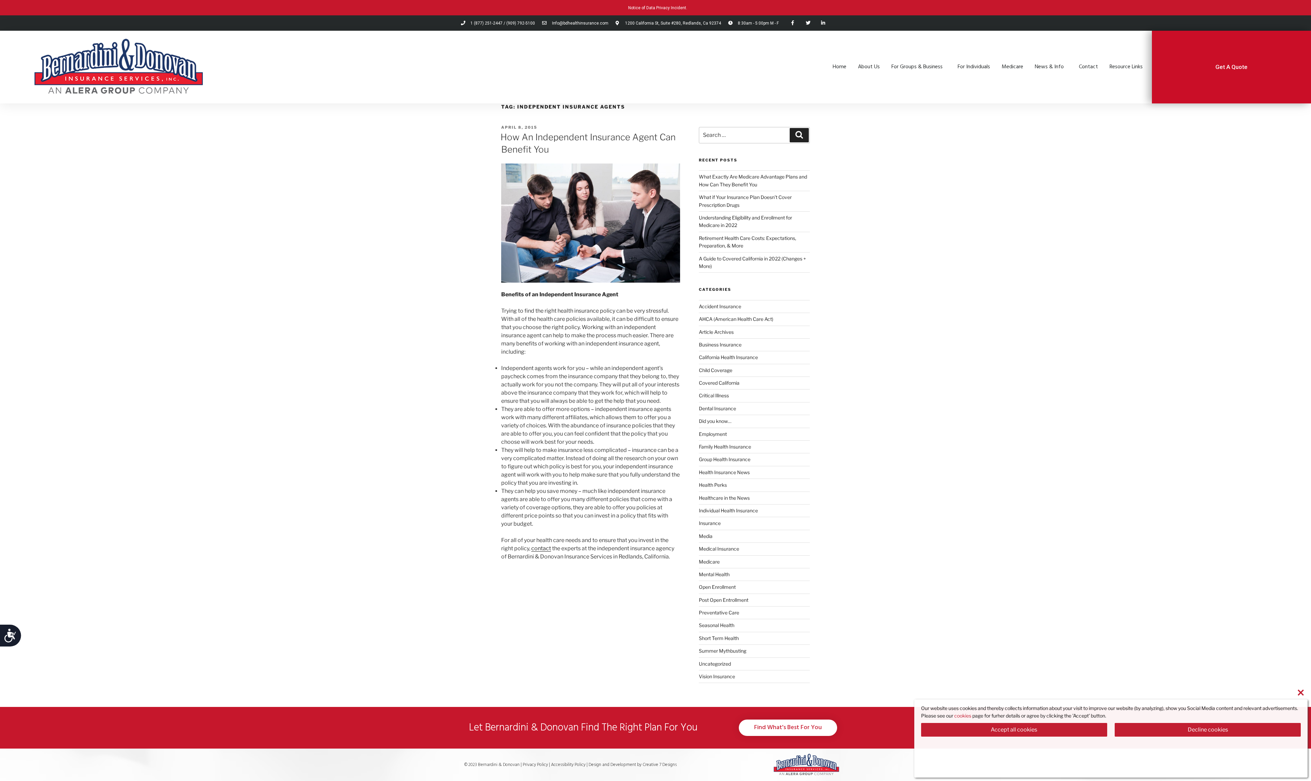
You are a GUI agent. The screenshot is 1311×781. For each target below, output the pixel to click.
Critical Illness (714, 395)
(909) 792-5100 (520, 23)
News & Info (1049, 66)
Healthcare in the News (724, 498)
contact (541, 548)
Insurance (710, 523)
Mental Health (714, 574)
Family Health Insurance (725, 447)
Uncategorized (715, 664)
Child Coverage (715, 370)
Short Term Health (719, 638)
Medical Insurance (719, 549)
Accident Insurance (720, 306)
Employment (713, 434)
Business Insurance (720, 344)
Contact (1088, 66)
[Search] (799, 135)
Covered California (719, 383)
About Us (869, 66)
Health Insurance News (724, 472)
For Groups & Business (917, 66)
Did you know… (715, 421)
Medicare (1012, 66)
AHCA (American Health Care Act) (736, 319)
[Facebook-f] (792, 23)
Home (839, 66)
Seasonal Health (716, 625)
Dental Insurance (717, 408)
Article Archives (716, 332)
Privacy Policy (535, 764)
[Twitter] (808, 23)
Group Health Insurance (724, 459)
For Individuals (974, 66)
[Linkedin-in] (823, 23)
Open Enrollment (717, 587)
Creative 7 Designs (659, 764)
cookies (962, 716)
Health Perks (713, 485)
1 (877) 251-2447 (486, 23)
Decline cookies (1208, 729)
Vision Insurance (717, 676)
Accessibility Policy (569, 764)
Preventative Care (719, 612)
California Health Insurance (728, 357)
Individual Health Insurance (728, 510)
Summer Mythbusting (722, 651)
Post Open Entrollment (723, 600)
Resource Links (1126, 66)
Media (706, 536)
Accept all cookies (1014, 729)
